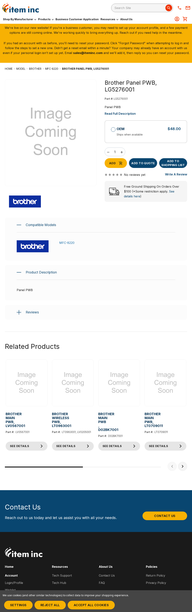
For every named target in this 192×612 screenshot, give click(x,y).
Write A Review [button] (176, 174)
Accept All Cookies (91, 605)
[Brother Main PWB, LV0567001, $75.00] (26, 383)
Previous (172, 466)
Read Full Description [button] (120, 113)
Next (182, 466)
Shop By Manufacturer (18, 19)
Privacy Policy (156, 583)
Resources (108, 19)
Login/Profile (14, 583)
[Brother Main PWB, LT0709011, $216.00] (165, 383)
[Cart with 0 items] (185, 19)
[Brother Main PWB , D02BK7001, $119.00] (119, 383)
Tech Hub (59, 583)
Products (44, 19)
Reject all (50, 605)
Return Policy (155, 575)
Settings (18, 605)
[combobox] (142, 8)
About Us (126, 19)
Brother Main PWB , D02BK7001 (98, 422)
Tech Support (62, 575)
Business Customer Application (77, 19)
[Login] (177, 19)
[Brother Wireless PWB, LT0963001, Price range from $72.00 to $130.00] (73, 383)
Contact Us (165, 516)
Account (11, 575)
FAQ (102, 583)
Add (112, 163)
